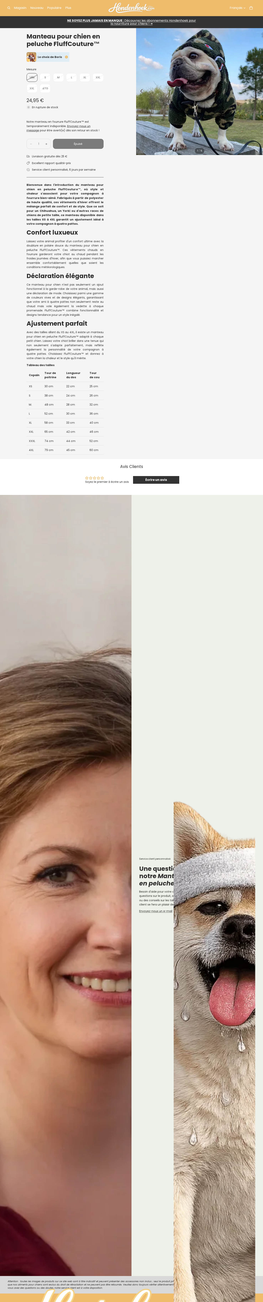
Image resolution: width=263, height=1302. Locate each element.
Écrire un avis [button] (156, 480)
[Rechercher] (9, 8)
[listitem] (68, 8)
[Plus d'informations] (66, 57)
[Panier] (251, 8)
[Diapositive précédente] (140, 91)
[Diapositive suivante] (258, 91)
